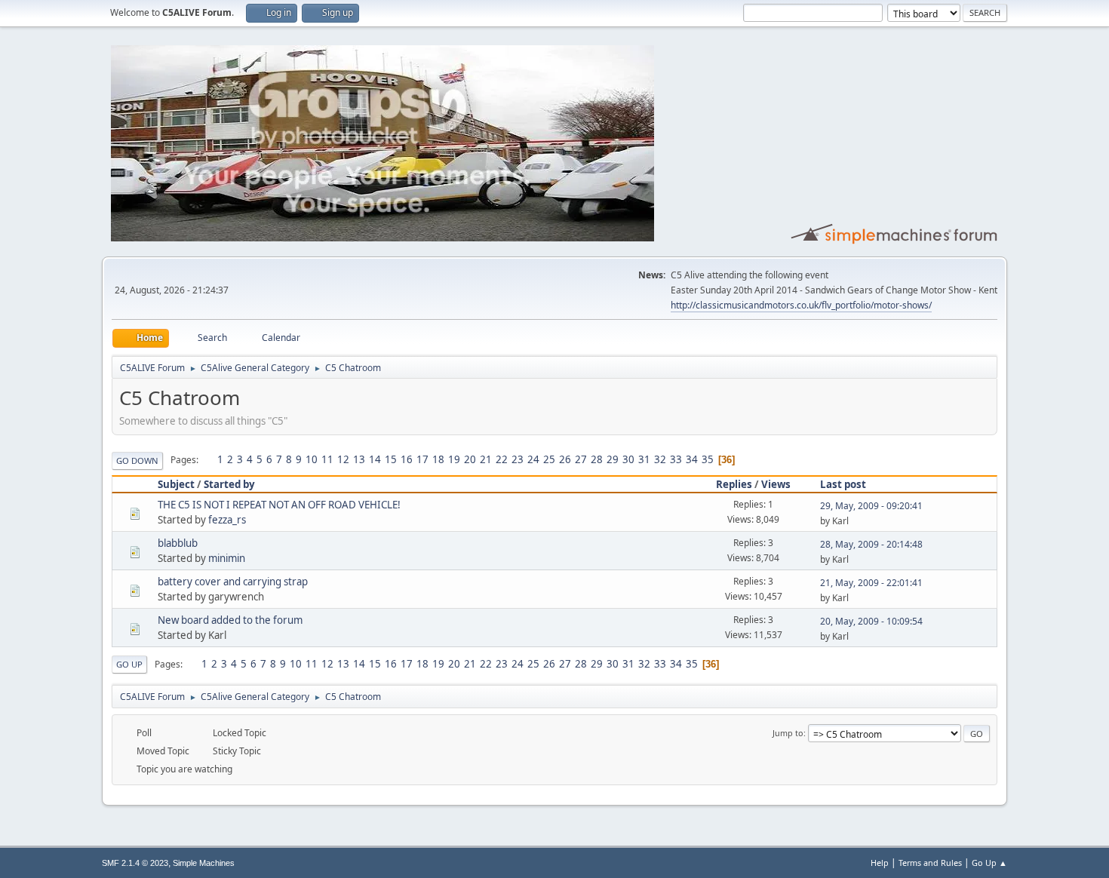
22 (502, 459)
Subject (176, 484)
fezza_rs (227, 519)
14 (375, 459)
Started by (229, 484)
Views (776, 484)
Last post (843, 484)
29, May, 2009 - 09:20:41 (871, 505)
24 (533, 459)
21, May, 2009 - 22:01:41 (871, 582)
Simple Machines (204, 862)
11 (327, 459)
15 (391, 459)
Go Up (129, 664)
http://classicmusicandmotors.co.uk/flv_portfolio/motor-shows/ (801, 305)
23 (517, 459)
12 (343, 459)
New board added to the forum (230, 620)
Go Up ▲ (989, 862)
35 (708, 459)
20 (470, 459)
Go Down (137, 460)
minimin (226, 558)
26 (565, 459)
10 (312, 459)
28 (597, 459)
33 (676, 459)
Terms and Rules (930, 862)
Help (880, 862)
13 (359, 459)
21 (486, 459)
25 (549, 459)
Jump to (788, 732)
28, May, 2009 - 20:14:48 (871, 544)
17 (422, 459)
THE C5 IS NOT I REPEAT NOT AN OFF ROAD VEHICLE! (279, 504)
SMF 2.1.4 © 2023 (135, 862)
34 (692, 459)
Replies (734, 484)
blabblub (178, 543)
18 (438, 459)
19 (454, 459)
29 (613, 459)
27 (581, 459)
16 (407, 459)
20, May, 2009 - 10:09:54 (871, 621)
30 (628, 459)
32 (660, 459)
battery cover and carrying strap (233, 581)
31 (644, 459)
